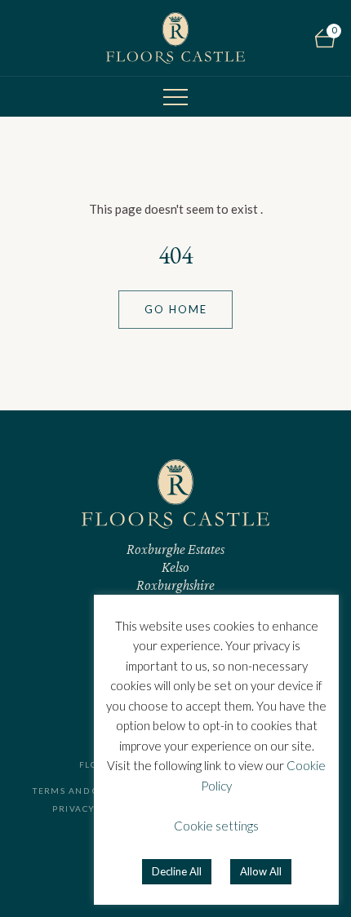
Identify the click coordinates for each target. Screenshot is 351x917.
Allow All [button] (261, 871)
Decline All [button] (177, 871)
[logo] (175, 38)
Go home (175, 309)
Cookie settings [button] (216, 825)
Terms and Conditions (93, 790)
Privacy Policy (92, 808)
